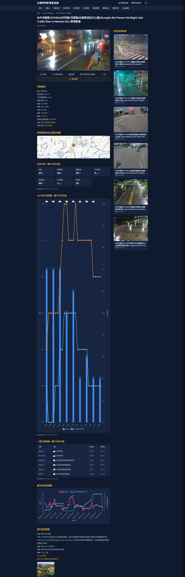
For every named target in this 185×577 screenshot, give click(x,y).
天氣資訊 (86, 8)
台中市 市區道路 (47, 13)
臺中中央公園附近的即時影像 (47, 559)
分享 (104, 74)
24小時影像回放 (57, 74)
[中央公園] (45, 569)
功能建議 (125, 8)
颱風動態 (96, 8)
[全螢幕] (107, 67)
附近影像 (66, 8)
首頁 (40, 8)
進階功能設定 (136, 3)
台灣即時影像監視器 (48, 2)
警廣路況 (106, 8)
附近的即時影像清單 (48, 122)
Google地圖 (41, 556)
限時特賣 (75, 79)
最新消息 (116, 8)
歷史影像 (71, 74)
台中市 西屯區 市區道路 (63, 13)
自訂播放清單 (123, 3)
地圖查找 (56, 8)
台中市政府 (48, 125)
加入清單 (43, 74)
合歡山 (47, 8)
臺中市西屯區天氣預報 (87, 74)
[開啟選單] (146, 3)
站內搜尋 (76, 8)
